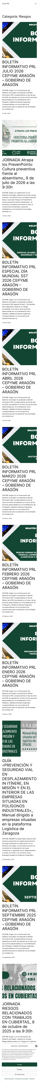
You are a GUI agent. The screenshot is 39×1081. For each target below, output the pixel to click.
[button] (36, 1046)
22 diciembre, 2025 (8, 859)
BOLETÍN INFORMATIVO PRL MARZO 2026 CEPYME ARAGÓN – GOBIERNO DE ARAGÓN (19, 478)
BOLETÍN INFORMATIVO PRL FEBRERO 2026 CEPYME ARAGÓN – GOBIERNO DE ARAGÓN (19, 576)
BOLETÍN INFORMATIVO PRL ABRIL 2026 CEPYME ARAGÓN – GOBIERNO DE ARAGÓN (19, 380)
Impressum (32, 1078)
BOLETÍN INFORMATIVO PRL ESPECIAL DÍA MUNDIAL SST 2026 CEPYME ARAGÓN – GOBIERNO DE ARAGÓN (19, 278)
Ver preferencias (19, 1074)
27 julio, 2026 (6, 113)
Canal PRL (5, 3)
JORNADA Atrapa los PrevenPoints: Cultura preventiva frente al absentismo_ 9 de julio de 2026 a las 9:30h (18, 173)
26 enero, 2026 (7, 714)
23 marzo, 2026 (7, 518)
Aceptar (19, 1064)
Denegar (19, 1069)
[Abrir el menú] (36, 4)
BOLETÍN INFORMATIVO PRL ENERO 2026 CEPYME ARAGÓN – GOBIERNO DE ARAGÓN (19, 674)
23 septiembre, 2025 (8, 957)
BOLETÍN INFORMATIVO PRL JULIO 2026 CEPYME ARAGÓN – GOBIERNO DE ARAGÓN (19, 73)
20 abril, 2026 (6, 420)
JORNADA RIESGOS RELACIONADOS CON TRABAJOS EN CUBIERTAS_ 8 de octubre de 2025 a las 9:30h (18, 1017)
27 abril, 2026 (6, 322)
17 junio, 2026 (6, 216)
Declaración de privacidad (21, 1078)
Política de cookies (9, 1078)
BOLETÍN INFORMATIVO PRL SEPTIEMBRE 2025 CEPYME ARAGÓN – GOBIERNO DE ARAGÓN (19, 917)
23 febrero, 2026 (7, 616)
